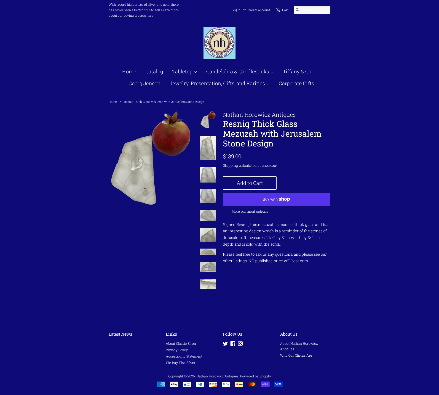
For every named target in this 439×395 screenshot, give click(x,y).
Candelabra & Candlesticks (238, 71)
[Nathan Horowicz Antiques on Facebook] (233, 344)
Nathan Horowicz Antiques (217, 376)
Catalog (154, 71)
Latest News (120, 334)
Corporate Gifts (296, 83)
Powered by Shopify (255, 376)
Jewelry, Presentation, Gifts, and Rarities (218, 83)
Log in (236, 10)
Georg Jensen (144, 83)
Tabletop (183, 71)
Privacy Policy (177, 350)
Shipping (230, 165)
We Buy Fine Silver (180, 363)
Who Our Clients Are (296, 355)
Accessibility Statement (184, 356)
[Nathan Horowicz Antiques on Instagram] (240, 344)
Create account (259, 10)
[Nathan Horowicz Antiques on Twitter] (225, 344)
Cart (285, 10)
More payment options (250, 211)
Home (129, 71)
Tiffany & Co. (297, 71)
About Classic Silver (181, 343)
